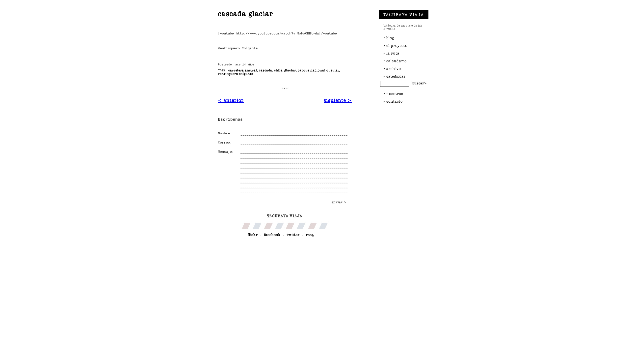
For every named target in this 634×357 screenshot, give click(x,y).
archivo (393, 68)
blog (390, 37)
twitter (293, 234)
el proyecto (396, 45)
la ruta (392, 53)
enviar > (339, 202)
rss (309, 234)
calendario (396, 61)
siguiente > (338, 100)
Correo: (225, 142)
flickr (253, 234)
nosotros (394, 93)
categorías (396, 76)
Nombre (224, 133)
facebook (272, 234)
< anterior (231, 100)
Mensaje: (226, 151)
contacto (394, 101)
